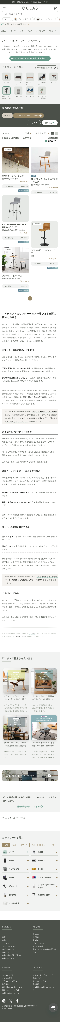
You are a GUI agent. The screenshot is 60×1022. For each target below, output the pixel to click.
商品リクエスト (8, 958)
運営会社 (36, 934)
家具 (21, 31)
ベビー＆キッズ (8, 949)
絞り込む (49, 122)
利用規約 (5, 984)
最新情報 (36, 940)
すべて (13, 31)
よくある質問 (7, 978)
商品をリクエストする (30, 806)
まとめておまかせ (39, 981)
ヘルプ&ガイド (7, 975)
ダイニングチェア (20, 636)
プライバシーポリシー (10, 981)
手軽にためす (38, 978)
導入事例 (36, 984)
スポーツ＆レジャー (39, 845)
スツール (32, 633)
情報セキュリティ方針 (10, 990)
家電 (6, 845)
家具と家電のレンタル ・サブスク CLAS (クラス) (30, 2)
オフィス (24, 845)
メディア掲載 (38, 946)
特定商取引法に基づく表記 (12, 987)
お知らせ (5, 952)
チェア (29, 31)
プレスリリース (39, 943)
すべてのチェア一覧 (44, 68)
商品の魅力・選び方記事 (11, 955)
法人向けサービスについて (43, 975)
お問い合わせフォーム (10, 993)
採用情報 (36, 937)
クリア (33, 122)
